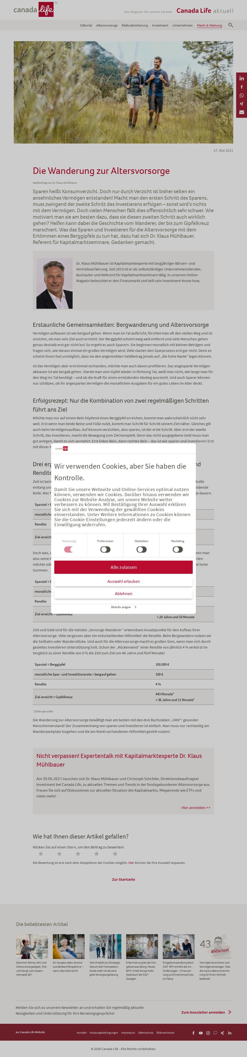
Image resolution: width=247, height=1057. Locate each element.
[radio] (41, 854)
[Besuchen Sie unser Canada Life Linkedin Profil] (230, 1032)
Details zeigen (121, 607)
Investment (160, 25)
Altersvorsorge (106, 25)
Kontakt (82, 1032)
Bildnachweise (165, 1032)
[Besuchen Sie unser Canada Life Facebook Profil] (193, 1032)
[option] (32, 955)
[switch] (105, 549)
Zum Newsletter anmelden (203, 1012)
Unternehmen (183, 25)
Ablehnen (123, 594)
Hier (131, 862)
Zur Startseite (123, 879)
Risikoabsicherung (135, 25)
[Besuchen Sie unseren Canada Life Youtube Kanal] (201, 1032)
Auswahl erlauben (123, 581)
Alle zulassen (123, 567)
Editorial (86, 25)
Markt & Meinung (209, 25)
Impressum (128, 1032)
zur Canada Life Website (30, 1032)
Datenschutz (145, 1032)
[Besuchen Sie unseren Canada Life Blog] (215, 1032)
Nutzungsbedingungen (104, 1032)
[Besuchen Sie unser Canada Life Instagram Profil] (208, 1032)
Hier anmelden (194, 807)
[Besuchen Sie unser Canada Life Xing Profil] (222, 1032)
